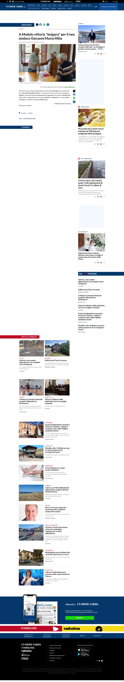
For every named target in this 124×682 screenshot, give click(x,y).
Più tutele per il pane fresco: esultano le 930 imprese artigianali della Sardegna (91, 131)
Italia (49, 5)
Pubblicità (52, 650)
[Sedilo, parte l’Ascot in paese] (57, 348)
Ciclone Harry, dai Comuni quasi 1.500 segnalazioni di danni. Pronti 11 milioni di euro (90, 184)
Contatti (51, 653)
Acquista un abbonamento (47, 635)
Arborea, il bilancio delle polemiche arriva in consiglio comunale (91, 307)
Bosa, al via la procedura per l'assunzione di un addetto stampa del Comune (55, 509)
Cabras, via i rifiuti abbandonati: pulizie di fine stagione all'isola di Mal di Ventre (57, 490)
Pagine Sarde (97, 635)
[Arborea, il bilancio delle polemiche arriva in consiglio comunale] (57, 387)
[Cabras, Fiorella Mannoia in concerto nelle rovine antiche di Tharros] (31, 577)
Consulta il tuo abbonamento (28, 635)
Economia (66, 5)
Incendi (69, 8)
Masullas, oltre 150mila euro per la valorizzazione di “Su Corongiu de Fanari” (91, 327)
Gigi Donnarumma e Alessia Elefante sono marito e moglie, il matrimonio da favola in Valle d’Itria (90, 256)
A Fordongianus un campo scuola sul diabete (55, 469)
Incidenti (53, 8)
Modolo (30, 113)
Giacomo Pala (81, 302)
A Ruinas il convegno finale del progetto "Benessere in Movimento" (89, 298)
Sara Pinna (80, 286)
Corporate (52, 660)
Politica (60, 5)
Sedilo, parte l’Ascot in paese (89, 290)
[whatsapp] (13, 1)
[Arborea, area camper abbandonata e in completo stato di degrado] (31, 348)
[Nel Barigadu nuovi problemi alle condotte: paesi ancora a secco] (31, 557)
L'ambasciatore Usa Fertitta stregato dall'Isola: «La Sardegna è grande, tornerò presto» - (91, 47)
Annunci (77, 5)
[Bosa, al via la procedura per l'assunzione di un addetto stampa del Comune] (31, 512)
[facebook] (10, 1)
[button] (37, 24)
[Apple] (89, 650)
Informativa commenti (55, 658)
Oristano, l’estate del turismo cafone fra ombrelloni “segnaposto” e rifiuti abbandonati (56, 530)
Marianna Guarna (82, 322)
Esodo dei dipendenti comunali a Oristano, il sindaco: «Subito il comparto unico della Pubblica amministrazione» (90, 316)
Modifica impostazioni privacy (57, 655)
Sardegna (44, 5)
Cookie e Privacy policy (55, 645)
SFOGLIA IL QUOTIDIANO (108, 6)
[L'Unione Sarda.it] (15, 7)
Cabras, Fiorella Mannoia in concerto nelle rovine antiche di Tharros (57, 574)
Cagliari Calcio (61, 8)
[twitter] (7, 1)
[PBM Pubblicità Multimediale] (78, 1)
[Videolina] (45, 1)
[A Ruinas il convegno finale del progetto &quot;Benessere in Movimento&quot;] (31, 387)
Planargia (23, 113)
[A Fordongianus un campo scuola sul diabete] (31, 473)
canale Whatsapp (69, 87)
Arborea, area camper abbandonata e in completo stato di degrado (91, 282)
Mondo (54, 5)
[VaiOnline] (68, 1)
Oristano (26, 25)
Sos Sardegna (45, 8)
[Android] (89, 654)
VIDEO (100, 49)
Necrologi (83, 5)
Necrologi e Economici (55, 648)
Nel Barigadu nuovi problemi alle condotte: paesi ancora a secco (57, 553)
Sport (71, 5)
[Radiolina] (57, 1)
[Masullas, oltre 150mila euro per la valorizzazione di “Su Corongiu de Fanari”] (31, 453)
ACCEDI (115, 1)
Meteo (89, 5)
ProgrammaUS (31, 5)
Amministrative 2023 (29, 118)
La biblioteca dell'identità (66, 635)
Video (38, 5)
